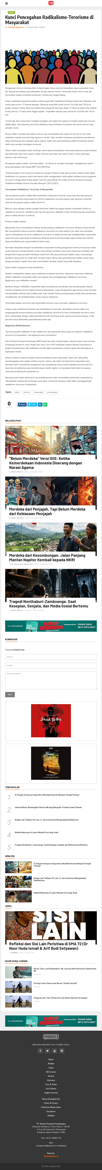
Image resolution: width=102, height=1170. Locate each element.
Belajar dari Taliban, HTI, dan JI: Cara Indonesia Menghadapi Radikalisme (46, 820)
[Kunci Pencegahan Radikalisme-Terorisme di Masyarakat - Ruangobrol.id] (51, 3)
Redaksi (51, 1115)
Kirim (10, 695)
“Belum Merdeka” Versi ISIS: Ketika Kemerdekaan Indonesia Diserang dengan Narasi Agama (45, 463)
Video (11, 915)
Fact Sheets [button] (51, 1088)
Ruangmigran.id (51, 1156)
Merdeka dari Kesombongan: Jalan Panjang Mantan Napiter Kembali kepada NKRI (47, 557)
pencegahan (52, 392)
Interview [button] (51, 1080)
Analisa (11, 12)
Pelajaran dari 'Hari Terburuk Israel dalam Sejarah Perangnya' (61, 998)
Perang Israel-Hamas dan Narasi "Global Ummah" (55, 983)
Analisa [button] (51, 1063)
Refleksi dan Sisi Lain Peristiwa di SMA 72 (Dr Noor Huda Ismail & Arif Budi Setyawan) (48, 946)
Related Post (13, 420)
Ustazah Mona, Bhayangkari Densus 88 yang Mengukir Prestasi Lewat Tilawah (48, 807)
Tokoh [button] (51, 1068)
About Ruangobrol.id (51, 1099)
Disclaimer (51, 1111)
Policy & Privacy (51, 1103)
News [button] (51, 1059)
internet (27, 392)
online (16, 392)
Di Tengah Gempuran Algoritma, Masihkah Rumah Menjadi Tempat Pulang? (47, 795)
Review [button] (51, 1076)
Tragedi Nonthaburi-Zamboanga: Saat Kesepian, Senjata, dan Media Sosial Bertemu (48, 603)
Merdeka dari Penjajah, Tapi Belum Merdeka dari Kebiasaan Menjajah (47, 511)
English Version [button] (51, 1093)
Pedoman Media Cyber (51, 1107)
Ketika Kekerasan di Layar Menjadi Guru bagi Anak (36, 832)
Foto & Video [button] (51, 1084)
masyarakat (38, 392)
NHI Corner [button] (51, 1072)
